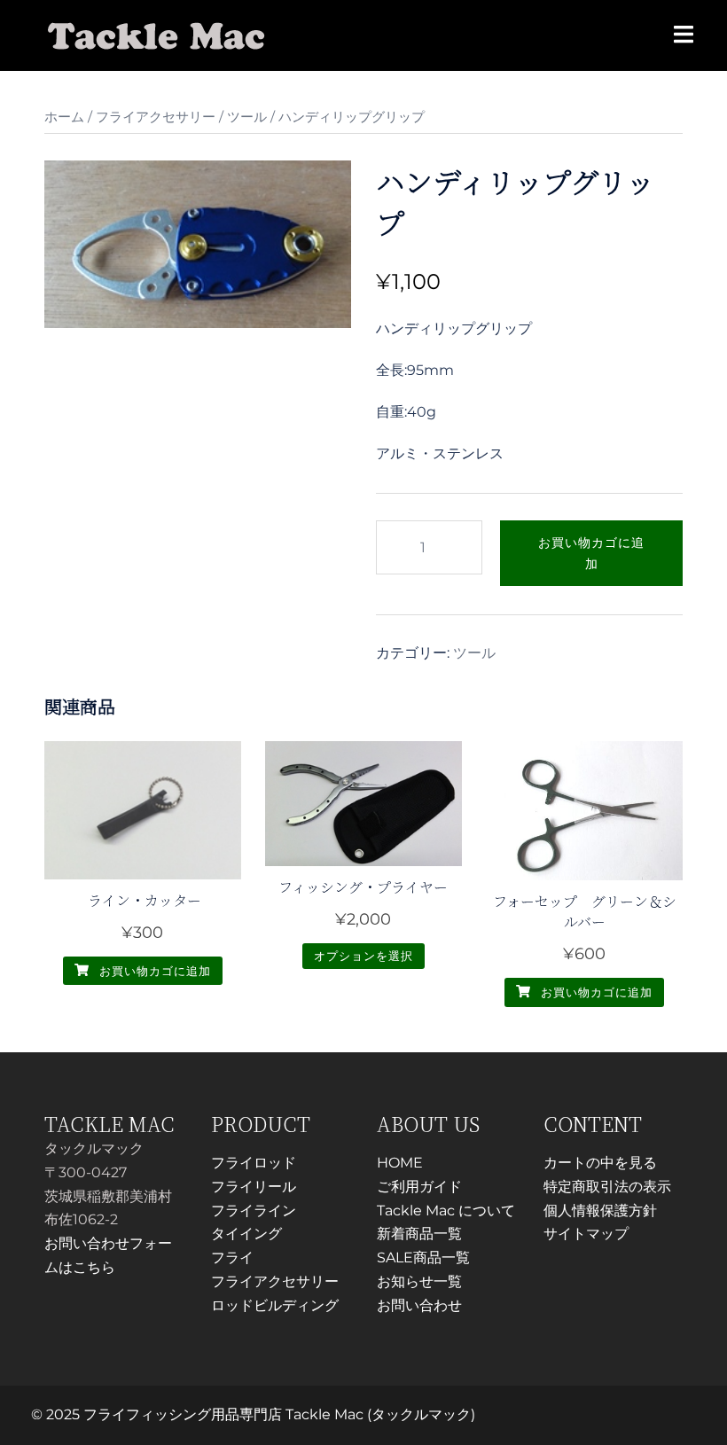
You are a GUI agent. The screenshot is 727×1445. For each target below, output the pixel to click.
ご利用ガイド (419, 1186)
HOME (400, 1162)
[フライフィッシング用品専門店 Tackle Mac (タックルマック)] (156, 34)
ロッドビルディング (275, 1305)
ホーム (64, 117)
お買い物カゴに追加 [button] (153, 971)
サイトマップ (586, 1233)
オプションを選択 (363, 956)
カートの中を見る (600, 1162)
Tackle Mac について (446, 1210)
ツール (247, 117)
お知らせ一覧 (419, 1281)
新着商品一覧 (419, 1233)
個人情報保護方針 (600, 1210)
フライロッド (253, 1162)
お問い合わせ (419, 1305)
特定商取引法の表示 (607, 1186)
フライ (232, 1257)
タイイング (246, 1233)
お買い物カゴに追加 (591, 553)
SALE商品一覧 (423, 1257)
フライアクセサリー (155, 117)
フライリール (253, 1186)
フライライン (253, 1210)
